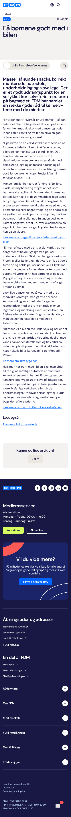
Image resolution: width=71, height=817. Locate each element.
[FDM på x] (44, 488)
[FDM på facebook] (37, 488)
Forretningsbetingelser (14, 791)
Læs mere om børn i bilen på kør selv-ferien (32, 407)
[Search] (59, 5)
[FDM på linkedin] (58, 488)
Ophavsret (8, 787)
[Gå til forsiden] (12, 5)
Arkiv (8, 13)
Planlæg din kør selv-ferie (20, 424)
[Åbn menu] (65, 5)
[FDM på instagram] (51, 488)
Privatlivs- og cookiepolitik (17, 784)
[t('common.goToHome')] (12, 488)
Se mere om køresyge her (20, 361)
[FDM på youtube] (65, 488)
